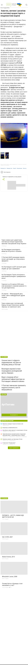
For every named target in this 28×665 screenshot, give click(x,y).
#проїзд (24, 168)
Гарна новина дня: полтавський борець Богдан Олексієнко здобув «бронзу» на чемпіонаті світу (13, 305)
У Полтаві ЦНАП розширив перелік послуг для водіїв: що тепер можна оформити (13, 259)
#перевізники (19, 168)
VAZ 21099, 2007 (7, 537)
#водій (14, 168)
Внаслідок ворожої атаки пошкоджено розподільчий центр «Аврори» (12, 371)
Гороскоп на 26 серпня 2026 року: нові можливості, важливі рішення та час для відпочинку (14, 286)
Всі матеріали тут (14, 415)
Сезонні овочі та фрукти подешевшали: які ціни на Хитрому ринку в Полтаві (11, 362)
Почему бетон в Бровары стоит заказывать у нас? (12, 584)
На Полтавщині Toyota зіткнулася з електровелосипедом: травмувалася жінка (14, 276)
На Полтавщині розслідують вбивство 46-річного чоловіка (11, 250)
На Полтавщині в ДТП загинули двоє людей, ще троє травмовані (14, 268)
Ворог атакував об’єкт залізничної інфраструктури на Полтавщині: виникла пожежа (13, 379)
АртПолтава (8, 404)
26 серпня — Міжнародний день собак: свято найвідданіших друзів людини (13, 295)
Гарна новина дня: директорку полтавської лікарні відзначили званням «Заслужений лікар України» (14, 241)
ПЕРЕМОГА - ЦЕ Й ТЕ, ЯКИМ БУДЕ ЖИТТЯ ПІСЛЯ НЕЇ (13, 516)
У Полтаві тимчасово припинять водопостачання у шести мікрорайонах (14, 387)
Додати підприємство (14, 447)
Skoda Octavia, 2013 (8, 557)
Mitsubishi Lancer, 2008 (9, 576)
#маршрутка (3, 168)
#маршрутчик (9, 168)
